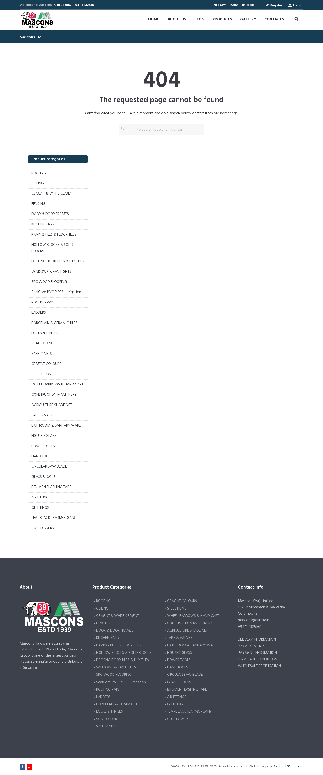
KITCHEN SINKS (42, 224)
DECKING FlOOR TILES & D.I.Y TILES (57, 261)
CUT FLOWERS (42, 528)
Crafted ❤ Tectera (288, 766)
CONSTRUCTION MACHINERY (54, 395)
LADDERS (38, 313)
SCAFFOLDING (42, 343)
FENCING (38, 204)
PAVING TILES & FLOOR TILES (53, 235)
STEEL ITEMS (41, 374)
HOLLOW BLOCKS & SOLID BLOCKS (123, 653)
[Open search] (295, 19)
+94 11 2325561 (250, 627)
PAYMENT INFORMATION (257, 653)
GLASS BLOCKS (43, 477)
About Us (177, 19)
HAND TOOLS (41, 456)
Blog (199, 19)
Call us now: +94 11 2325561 (74, 5)
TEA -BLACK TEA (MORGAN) (53, 518)
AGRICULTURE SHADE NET (51, 405)
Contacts (274, 19)
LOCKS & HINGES (44, 333)
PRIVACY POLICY (251, 646)
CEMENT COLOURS (46, 364)
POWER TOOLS (43, 446)
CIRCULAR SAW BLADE (49, 466)
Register (276, 5)
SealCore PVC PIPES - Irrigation (56, 292)
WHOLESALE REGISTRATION (259, 666)
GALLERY (248, 19)
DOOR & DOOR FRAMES (50, 214)
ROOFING (38, 173)
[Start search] (122, 128)
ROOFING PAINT (43, 302)
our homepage (226, 113)
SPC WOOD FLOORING (49, 282)
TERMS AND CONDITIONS (257, 659)
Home (153, 19)
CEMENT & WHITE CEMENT (52, 194)
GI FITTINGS (40, 508)
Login (297, 5)
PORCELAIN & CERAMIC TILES (54, 323)
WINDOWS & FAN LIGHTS (51, 272)
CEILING (37, 183)
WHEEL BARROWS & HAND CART (57, 384)
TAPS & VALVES (44, 415)
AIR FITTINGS (41, 497)
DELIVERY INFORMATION (257, 639)
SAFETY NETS (41, 354)
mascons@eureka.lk (253, 620)
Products (222, 19)
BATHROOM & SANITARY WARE (56, 426)
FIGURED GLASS (43, 436)
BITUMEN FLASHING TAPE (51, 487)
